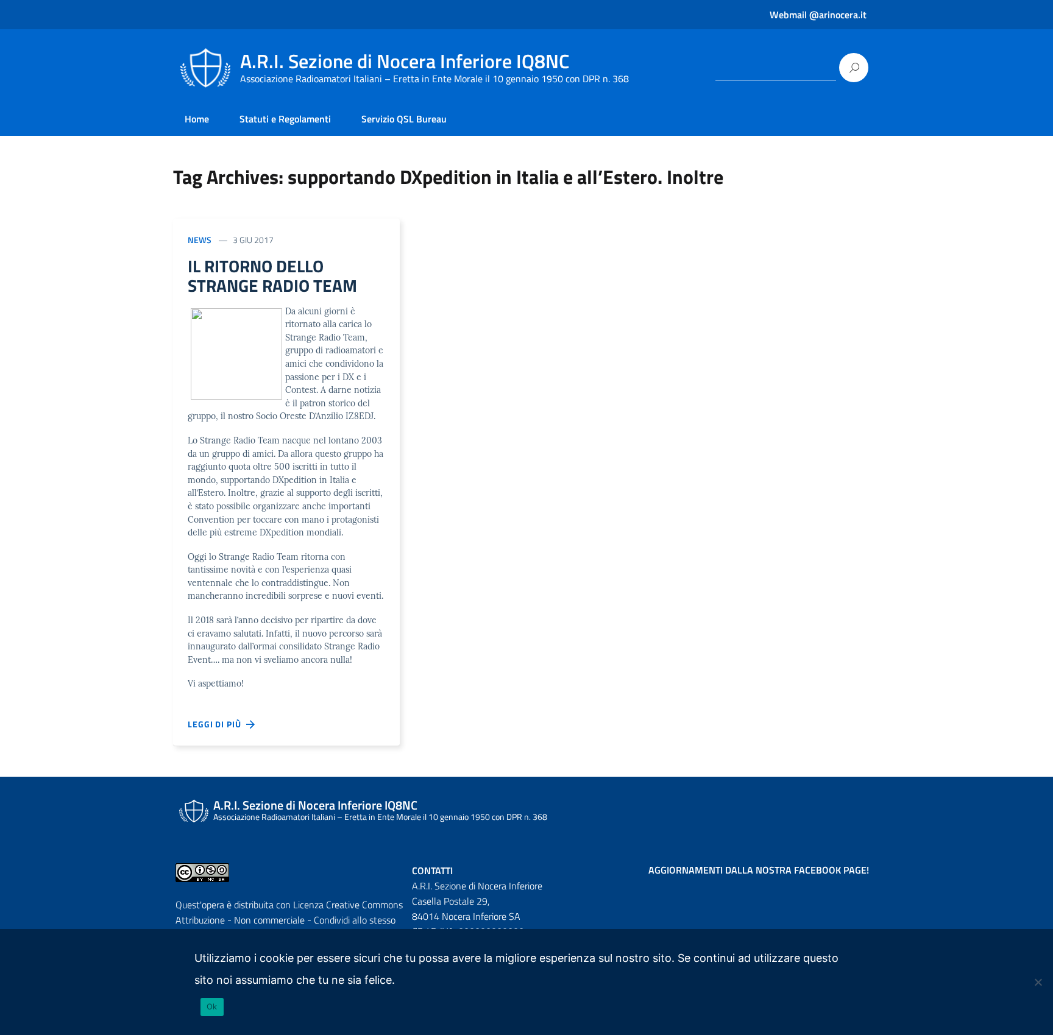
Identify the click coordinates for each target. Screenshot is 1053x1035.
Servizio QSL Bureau (404, 118)
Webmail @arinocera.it (818, 14)
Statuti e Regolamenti (285, 118)
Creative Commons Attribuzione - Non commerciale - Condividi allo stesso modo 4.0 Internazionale (289, 919)
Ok (212, 1006)
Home (197, 118)
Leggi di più (217, 724)
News (199, 239)
